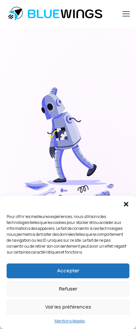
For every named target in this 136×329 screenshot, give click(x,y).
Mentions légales (69, 321)
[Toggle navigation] (126, 14)
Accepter (68, 270)
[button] (126, 204)
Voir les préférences (68, 306)
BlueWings (60, 14)
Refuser (68, 288)
